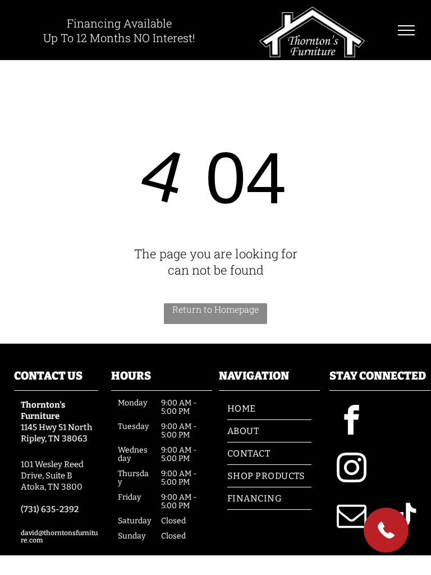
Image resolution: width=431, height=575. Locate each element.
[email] (351, 517)
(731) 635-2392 (50, 509)
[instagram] (351, 469)
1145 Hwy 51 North (56, 427)
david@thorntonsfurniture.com (59, 536)
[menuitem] (269, 409)
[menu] (406, 30)
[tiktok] (405, 517)
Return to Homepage (215, 309)
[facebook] (351, 421)
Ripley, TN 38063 (54, 438)
